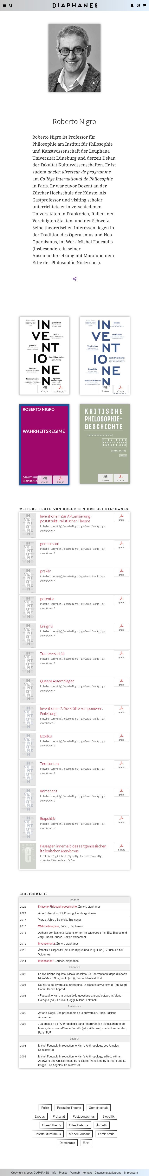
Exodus (46, 736)
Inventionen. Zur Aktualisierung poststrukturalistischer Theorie (65, 519)
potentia (47, 598)
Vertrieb (75, 1172)
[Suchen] (10, 5)
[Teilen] (74, 279)
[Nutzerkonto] (132, 5)
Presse (63, 1172)
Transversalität (52, 653)
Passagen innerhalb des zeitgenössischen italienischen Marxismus (73, 848)
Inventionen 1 (46, 961)
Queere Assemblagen (57, 681)
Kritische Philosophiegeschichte (57, 906)
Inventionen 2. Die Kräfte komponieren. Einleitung (71, 711)
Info (54, 1172)
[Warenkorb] (144, 5)
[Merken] (22, 320)
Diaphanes (74, 5)
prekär (45, 571)
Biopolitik (47, 818)
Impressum (131, 1172)
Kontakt (87, 1172)
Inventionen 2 (46, 943)
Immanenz (48, 791)
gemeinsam (49, 543)
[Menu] (4, 5)
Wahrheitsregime (48, 926)
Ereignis (46, 626)
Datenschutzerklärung (107, 1172)
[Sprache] (138, 5)
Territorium (49, 763)
